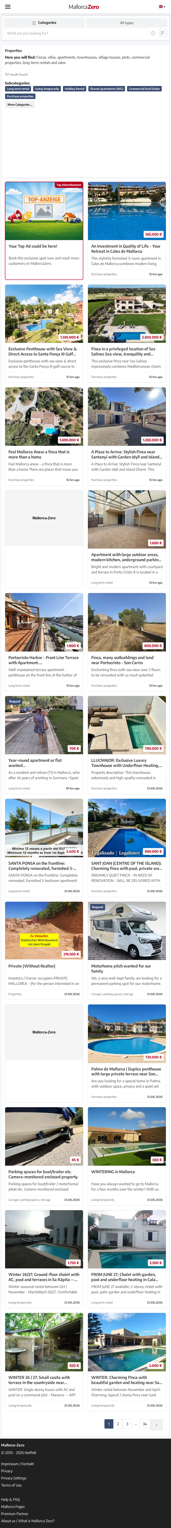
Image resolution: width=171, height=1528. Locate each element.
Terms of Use (11, 1485)
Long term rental (18, 88)
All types (127, 23)
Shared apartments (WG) (106, 88)
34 (145, 1424)
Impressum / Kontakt (17, 1464)
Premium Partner (14, 1514)
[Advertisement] (85, 143)
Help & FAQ (10, 1499)
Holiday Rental (74, 88)
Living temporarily (47, 88)
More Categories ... (20, 104)
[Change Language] (162, 6)
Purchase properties (20, 96)
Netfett (30, 1452)
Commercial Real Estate (144, 88)
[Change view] (163, 33)
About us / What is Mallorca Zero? (27, 1521)
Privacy (6, 1471)
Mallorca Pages (13, 1506)
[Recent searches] (153, 33)
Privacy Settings (13, 1478)
